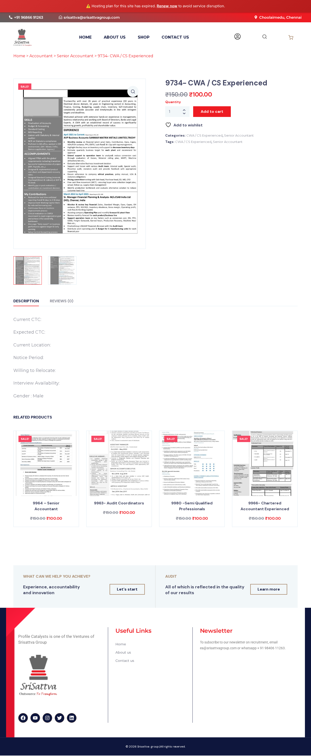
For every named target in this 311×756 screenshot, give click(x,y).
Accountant (41, 56)
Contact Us (175, 37)
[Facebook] (23, 718)
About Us (115, 37)
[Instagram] (47, 718)
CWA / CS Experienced (204, 135)
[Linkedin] (72, 718)
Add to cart (212, 111)
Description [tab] (26, 301)
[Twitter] (59, 718)
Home (19, 56)
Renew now (167, 6)
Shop (143, 37)
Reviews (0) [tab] (61, 301)
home (85, 37)
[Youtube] (35, 718)
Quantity (173, 102)
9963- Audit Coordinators (119, 503)
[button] (132, 91)
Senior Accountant (75, 56)
